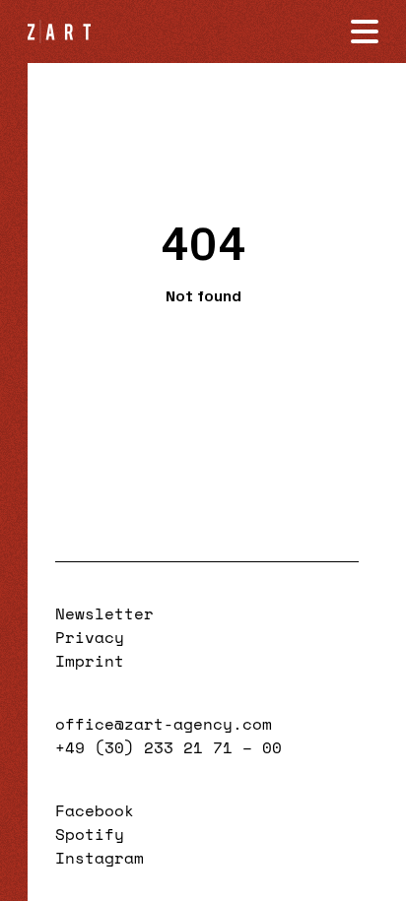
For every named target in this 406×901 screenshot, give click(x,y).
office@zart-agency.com (163, 724)
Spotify (89, 834)
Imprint (89, 661)
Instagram (99, 857)
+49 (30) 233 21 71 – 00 (168, 747)
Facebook (94, 810)
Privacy (89, 637)
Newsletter (104, 613)
